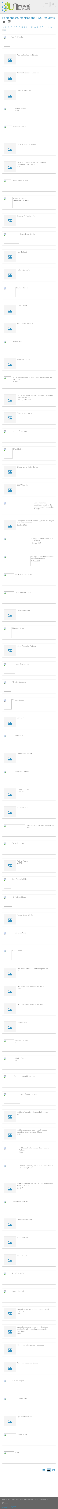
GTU (18, 1006)
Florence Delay (18, 628)
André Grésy (22, 1022)
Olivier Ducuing (23, 789)
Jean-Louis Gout (20, 933)
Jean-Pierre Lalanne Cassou (27, 1363)
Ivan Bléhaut (22, 252)
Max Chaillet (18, 449)
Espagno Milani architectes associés (40, 825)
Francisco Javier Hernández (24, 1076)
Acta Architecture (17, 37)
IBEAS (19, 1134)
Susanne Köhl (22, 1237)
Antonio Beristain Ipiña (26, 216)
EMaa (28, 827)
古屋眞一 (20, 863)
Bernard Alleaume (24, 91)
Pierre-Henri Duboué (21, 771)
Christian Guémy (21, 1040)
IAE (18, 1114)
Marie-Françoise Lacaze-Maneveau (30, 1345)
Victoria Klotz (22, 1255)
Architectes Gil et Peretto (26, 144)
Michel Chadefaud (20, 431)
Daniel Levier (22, 1434)
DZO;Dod (20, 791)
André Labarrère (18, 1273)
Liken (17, 1452)
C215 (17, 1042)
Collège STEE (22, 525)
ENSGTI (37, 509)
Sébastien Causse (23, 359)
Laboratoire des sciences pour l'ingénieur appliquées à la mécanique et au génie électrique (33, 1329)
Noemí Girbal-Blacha (25, 915)
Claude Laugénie (18, 1381)
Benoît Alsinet (20, 109)
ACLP (19, 167)
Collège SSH (36, 543)
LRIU (19, 1313)
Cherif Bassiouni (19, 198)
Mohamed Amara (19, 126)
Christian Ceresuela (24, 413)
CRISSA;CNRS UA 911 (25, 399)
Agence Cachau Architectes (27, 55)
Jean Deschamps (22, 664)
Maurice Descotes (19, 682)
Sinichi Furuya (22, 861)
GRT (18, 971)
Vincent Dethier (18, 700)
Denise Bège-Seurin (27, 234)
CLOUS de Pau (22, 485)
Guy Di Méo (21, 718)
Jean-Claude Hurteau (29, 1094)
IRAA (21, 1152)
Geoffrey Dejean (23, 610)
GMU (19, 989)
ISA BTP (20, 1188)
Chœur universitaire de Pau (27, 467)
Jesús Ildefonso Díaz (23, 592)
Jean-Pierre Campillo (25, 324)
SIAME (19, 1333)
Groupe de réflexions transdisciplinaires (32, 969)
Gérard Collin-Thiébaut (23, 574)
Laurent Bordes (22, 288)
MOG (17, 1060)
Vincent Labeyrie (18, 1291)
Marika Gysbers (21, 1058)
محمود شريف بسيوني (21, 200)
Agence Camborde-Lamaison (28, 73)
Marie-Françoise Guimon (26, 646)
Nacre (17, 111)
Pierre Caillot (22, 306)
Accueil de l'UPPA (9, 1507)
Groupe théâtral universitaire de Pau (31, 1004)
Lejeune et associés (24, 1417)
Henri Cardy (17, 341)
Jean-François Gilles (19, 879)
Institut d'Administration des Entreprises (32, 1112)
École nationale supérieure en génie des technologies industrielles (44, 505)
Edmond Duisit (23, 807)
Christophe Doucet (24, 754)
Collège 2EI (35, 561)
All (4, 30)
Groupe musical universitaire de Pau (31, 986)
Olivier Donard (17, 736)
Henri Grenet (17, 951)
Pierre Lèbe (23, 1399)
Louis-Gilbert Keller (24, 1219)
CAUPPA (15, 382)
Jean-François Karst (20, 1202)
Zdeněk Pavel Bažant (20, 180)
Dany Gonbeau (18, 843)
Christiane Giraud (19, 897)
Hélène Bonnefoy (24, 270)
